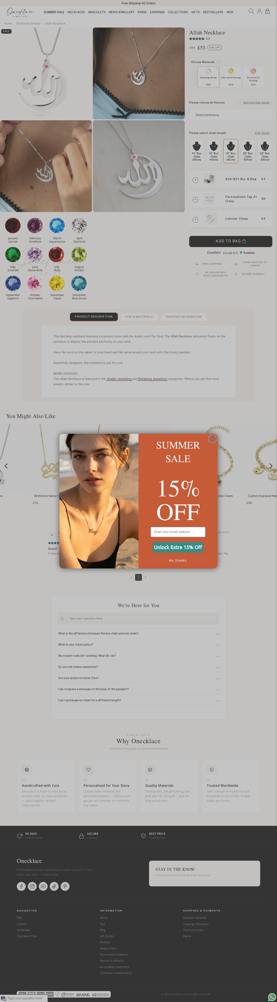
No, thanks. (178, 560)
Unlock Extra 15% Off (178, 547)
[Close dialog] (212, 438)
